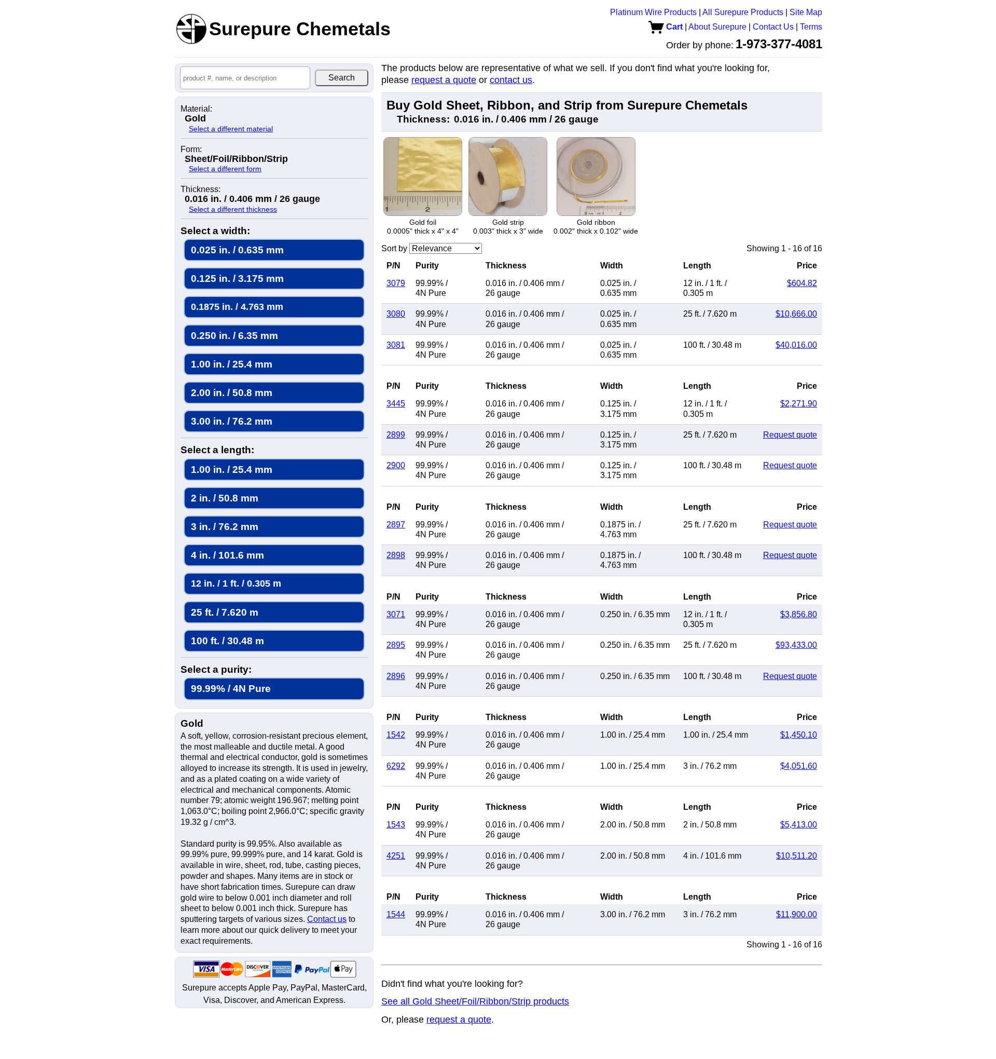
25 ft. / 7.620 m (224, 612)
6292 (395, 766)
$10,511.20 (796, 855)
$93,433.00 (796, 645)
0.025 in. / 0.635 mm (237, 250)
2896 (395, 676)
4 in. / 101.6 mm (227, 555)
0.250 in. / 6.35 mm (234, 335)
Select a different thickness (233, 209)
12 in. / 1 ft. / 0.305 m (236, 583)
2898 (395, 555)
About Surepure (717, 26)
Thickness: (200, 189)
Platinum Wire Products (653, 12)
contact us (511, 80)
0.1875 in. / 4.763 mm (237, 306)
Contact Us (773, 26)
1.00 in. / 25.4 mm (231, 364)
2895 (395, 645)
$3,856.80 (798, 614)
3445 (395, 403)
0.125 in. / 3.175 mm (237, 278)
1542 (395, 734)
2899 (395, 434)
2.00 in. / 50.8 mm (231, 392)
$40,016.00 (796, 345)
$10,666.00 (796, 313)
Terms (811, 26)
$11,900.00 (796, 914)
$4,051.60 (798, 766)
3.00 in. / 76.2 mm (231, 421)
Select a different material (231, 129)
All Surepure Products (742, 12)
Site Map (806, 12)
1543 (395, 824)
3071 (395, 614)
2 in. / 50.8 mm (224, 498)
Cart (673, 26)
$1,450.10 (798, 734)
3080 (395, 313)
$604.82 (802, 283)
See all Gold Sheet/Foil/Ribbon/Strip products (475, 1001)
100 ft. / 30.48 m (227, 640)
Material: (196, 109)
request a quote (443, 80)
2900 (395, 465)
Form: (191, 149)
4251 (395, 855)
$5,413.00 (798, 824)
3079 (395, 283)
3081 (395, 345)
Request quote (790, 434)
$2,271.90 (798, 403)
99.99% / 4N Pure (231, 688)
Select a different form (225, 169)
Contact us (327, 919)
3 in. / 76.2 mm (224, 526)
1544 (395, 914)
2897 (395, 524)
